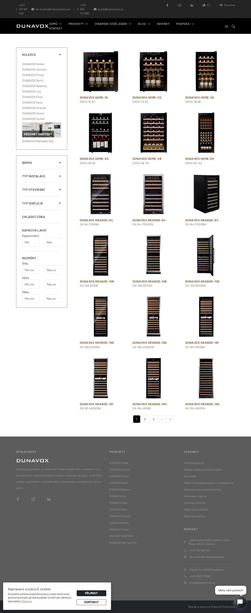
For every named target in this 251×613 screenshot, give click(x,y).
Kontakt (56, 28)
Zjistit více (26, 601)
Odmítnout (91, 602)
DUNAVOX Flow (32, 97)
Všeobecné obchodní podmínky (202, 489)
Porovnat (229, 5)
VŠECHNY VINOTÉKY (121, 536)
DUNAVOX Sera (32, 102)
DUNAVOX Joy (31, 91)
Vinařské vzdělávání (111, 23)
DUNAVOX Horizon (34, 69)
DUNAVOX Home (33, 113)
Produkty (76, 23)
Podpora (183, 23)
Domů (53, 23)
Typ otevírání (33, 189)
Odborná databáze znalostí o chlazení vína (208, 482)
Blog (142, 23)
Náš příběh (190, 476)
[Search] (233, 26)
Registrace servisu (195, 516)
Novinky (163, 23)
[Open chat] (240, 602)
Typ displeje (32, 203)
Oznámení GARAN (194, 502)
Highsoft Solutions (223, 606)
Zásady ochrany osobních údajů (202, 469)
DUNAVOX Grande (34, 108)
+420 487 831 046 (23, 9)
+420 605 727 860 (84, 9)
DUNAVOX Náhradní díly (38, 141)
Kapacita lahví (34, 230)
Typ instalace (33, 176)
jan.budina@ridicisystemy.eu (53, 9)
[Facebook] (167, 5)
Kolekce (29, 54)
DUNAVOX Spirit (33, 80)
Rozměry (29, 258)
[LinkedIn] (191, 5)
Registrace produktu (196, 509)
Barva (27, 162)
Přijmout (91, 593)
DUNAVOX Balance (34, 86)
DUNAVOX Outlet (33, 119)
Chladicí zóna (33, 217)
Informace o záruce (195, 496)
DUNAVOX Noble (33, 64)
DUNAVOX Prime (33, 75)
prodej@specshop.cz (110, 9)
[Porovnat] (226, 26)
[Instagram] (179, 5)
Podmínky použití (194, 462)
